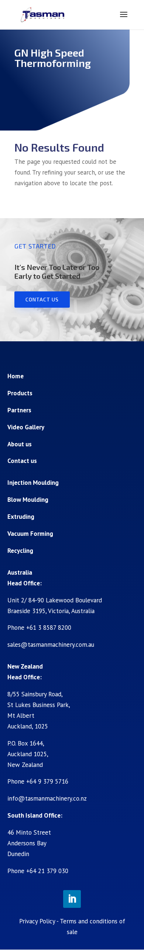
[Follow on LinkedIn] (72, 899)
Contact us (42, 299)
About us (19, 444)
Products (19, 393)
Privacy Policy (37, 921)
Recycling (20, 551)
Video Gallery (25, 427)
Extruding (20, 517)
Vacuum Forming (30, 534)
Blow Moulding (27, 500)
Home (15, 376)
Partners (19, 410)
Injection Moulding (33, 483)
